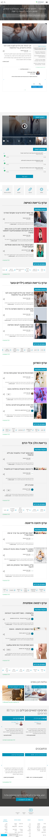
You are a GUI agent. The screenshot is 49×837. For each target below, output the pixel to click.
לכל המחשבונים (7, 782)
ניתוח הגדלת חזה (14, 833)
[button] (5, 2)
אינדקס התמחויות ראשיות (38, 827)
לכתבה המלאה (6, 61)
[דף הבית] (40, 2)
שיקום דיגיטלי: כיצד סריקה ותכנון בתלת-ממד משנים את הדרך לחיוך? (40, 60)
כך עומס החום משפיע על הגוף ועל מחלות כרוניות (39, 56)
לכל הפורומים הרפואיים (9, 740)
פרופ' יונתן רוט (29, 830)
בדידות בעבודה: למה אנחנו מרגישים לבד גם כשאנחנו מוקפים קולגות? (40, 52)
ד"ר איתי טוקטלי (29, 835)
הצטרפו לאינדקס (44, 827)
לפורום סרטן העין (7, 735)
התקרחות (21, 835)
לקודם (45, 79)
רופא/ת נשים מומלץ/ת (5, 827)
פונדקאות (21, 823)
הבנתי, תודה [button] (4, 835)
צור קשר (44, 835)
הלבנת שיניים (20, 832)
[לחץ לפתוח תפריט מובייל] (46, 2)
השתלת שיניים (21, 830)
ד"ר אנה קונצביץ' (29, 833)
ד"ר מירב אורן (30, 824)
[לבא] (4, 141)
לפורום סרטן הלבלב (31, 735)
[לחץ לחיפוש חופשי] (4, 16)
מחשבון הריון (6, 830)
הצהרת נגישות (44, 830)
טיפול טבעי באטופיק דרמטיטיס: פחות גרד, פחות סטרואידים (39, 64)
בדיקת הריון (6, 833)
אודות (45, 823)
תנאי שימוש (44, 832)
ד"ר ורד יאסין (29, 827)
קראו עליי (34, 87)
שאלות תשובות (38, 824)
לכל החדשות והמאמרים (40, 67)
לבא (3, 79)
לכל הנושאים (6, 274)
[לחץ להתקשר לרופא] (40, 84)
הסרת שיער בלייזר (15, 830)
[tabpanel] (24, 79)
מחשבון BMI (14, 826)
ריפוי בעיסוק (6, 824)
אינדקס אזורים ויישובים (38, 830)
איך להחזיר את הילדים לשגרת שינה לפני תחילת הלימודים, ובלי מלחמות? (17, 47)
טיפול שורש (21, 826)
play (5, 156)
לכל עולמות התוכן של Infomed (11, 702)
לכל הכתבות (6, 260)
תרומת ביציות (15, 824)
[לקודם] (45, 141)
